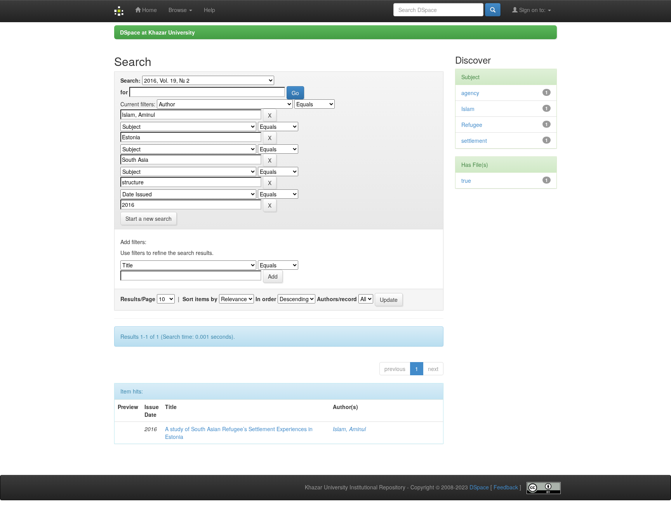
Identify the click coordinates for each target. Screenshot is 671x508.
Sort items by (200, 299)
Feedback (506, 487)
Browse (178, 10)
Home (149, 10)
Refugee (471, 124)
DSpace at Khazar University (157, 32)
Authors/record (337, 299)
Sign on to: (532, 10)
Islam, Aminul (349, 429)
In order (266, 299)
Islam (468, 109)
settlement (474, 140)
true (466, 180)
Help (209, 10)
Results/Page (137, 299)
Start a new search (148, 218)
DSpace (479, 487)
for (124, 92)
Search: (130, 80)
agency (470, 93)
